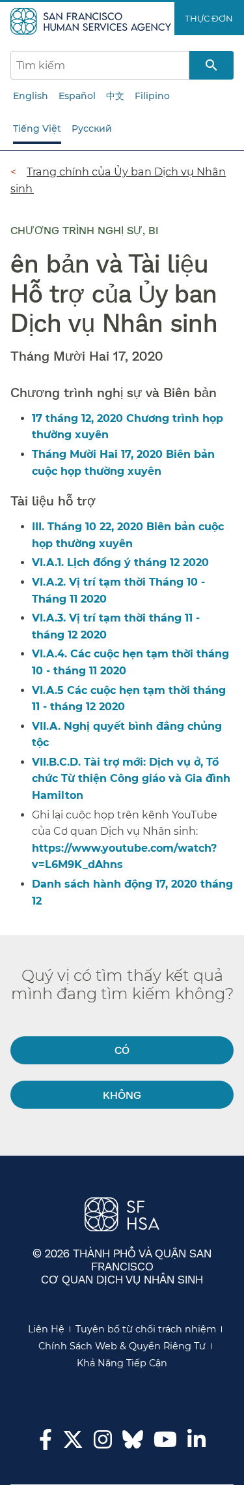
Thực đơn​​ (209, 18)
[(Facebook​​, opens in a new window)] (45, 1443)
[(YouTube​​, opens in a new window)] (165, 1443)
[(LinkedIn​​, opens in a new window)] (196, 1443)
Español (77, 96)
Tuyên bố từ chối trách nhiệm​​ (146, 1329)
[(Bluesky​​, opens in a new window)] (132, 1445)
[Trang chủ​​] (92, 20)
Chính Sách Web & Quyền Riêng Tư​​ (122, 1346)
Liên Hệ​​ (46, 1329)
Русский (92, 128)
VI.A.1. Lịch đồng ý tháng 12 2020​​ (121, 562)
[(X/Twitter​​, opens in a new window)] (72, 1443)
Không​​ (122, 1094)
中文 (115, 96)
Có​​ (122, 1049)
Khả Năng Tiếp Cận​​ (122, 1363)
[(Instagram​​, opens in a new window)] (103, 1443)
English (30, 96)
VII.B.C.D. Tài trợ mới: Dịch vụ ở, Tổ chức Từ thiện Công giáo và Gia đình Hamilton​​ (131, 779)
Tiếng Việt (37, 128)
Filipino (152, 96)
